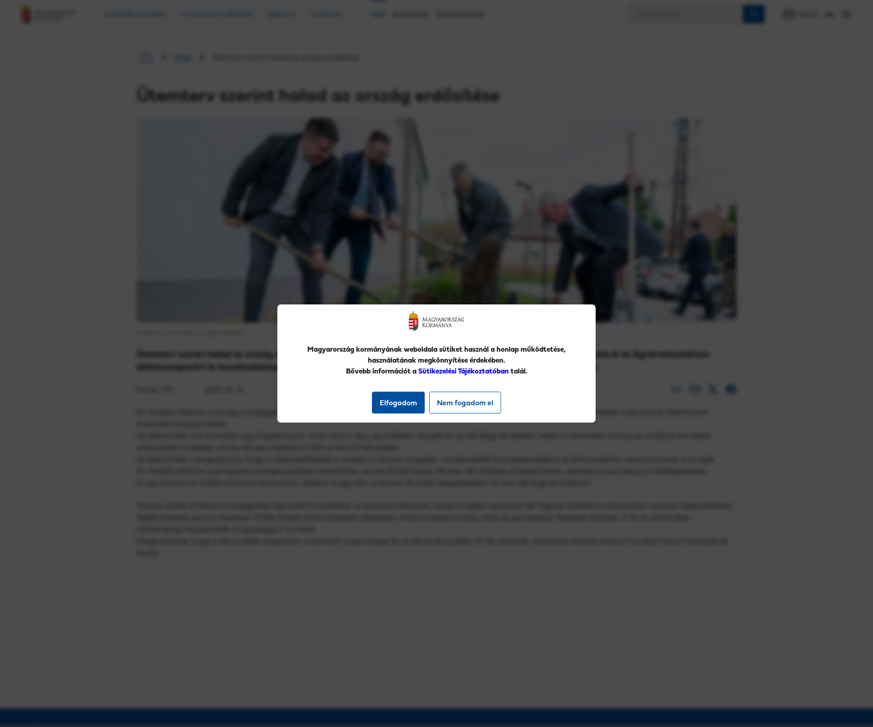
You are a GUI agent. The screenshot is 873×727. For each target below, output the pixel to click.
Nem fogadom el (465, 402)
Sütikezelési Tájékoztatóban (463, 370)
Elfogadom (398, 402)
